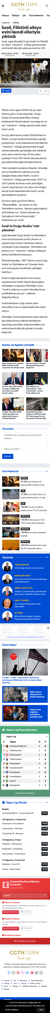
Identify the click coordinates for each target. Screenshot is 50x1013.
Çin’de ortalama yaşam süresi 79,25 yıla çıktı (34, 509)
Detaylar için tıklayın (25, 793)
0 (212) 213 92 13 (11, 912)
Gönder (8, 456)
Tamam (40, 1010)
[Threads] (41, 973)
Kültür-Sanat (35, 983)
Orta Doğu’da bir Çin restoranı (29, 568)
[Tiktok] (36, 973)
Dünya (5, 15)
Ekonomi (25, 516)
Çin (24, 15)
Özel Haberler (36, 15)
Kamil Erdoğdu (22, 576)
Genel (6, 981)
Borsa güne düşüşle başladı (33, 534)
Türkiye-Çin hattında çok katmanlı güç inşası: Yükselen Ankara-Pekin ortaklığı (31, 593)
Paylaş (7, 91)
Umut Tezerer (22, 600)
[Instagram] (23, 973)
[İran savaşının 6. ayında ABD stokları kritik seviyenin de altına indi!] (13, 355)
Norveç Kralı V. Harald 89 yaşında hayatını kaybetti (36, 366)
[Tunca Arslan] (7, 566)
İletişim (44, 986)
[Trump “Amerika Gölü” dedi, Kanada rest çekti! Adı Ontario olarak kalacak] (13, 404)
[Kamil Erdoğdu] (7, 579)
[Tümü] (46, 471)
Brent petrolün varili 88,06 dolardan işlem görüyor (33, 547)
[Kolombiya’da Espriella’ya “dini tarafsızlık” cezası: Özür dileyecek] (37, 378)
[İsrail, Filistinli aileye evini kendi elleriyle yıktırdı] (25, 73)
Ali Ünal (19, 613)
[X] (13, 973)
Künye (6, 989)
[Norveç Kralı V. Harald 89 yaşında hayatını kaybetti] (37, 355)
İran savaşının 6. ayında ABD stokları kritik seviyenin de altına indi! (13, 366)
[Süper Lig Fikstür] (46, 803)
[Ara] (47, 6)
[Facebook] (9, 973)
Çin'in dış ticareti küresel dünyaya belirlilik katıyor (31, 580)
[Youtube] (32, 973)
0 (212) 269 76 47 (12, 928)
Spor (6, 986)
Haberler (6, 23)
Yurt (15, 983)
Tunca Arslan (22, 565)
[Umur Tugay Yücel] (7, 591)
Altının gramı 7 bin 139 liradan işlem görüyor (33, 521)
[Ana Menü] (3, 6)
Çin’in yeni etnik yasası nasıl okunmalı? (27, 605)
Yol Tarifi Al (27, 912)
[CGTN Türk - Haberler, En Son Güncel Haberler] (25, 6)
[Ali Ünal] (7, 616)
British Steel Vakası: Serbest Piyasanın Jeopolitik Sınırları (28, 617)
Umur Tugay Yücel (24, 588)
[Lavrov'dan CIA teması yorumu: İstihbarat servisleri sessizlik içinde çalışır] (13, 378)
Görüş (23, 983)
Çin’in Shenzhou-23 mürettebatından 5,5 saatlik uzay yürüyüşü (34, 496)
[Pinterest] (18, 973)
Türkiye (15, 15)
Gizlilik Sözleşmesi (29, 986)
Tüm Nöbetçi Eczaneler (26, 941)
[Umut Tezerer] (7, 604)
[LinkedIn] (27, 973)
